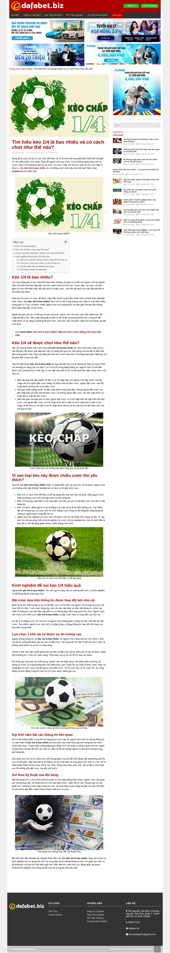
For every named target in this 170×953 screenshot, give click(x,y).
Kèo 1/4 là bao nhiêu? (26, 246)
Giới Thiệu (115, 949)
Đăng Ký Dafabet (32, 15)
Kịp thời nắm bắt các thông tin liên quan (37, 266)
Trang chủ (14, 69)
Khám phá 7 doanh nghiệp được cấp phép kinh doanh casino (140, 201)
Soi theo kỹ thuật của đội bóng (33, 269)
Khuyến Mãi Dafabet (98, 15)
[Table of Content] (66, 242)
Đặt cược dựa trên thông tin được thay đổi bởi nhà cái (43, 260)
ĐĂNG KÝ (131, 6)
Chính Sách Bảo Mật (132, 949)
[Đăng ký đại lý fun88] (46, 31)
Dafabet (15, 15)
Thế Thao (53, 911)
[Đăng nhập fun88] (123, 55)
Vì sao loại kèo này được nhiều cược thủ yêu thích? (40, 253)
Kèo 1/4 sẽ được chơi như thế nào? (32, 249)
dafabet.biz (30, 949)
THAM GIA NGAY (150, 6)
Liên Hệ (148, 949)
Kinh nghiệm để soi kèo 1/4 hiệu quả (33, 256)
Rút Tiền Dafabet (75, 15)
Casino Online (55, 914)
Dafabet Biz (19, 153)
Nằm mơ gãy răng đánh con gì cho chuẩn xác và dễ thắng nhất (142, 221)
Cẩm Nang (117, 15)
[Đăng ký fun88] (137, 91)
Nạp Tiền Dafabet (53, 15)
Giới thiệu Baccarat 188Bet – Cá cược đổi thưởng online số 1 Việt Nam (142, 231)
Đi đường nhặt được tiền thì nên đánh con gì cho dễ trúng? (140, 160)
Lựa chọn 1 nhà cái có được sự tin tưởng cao (40, 263)
